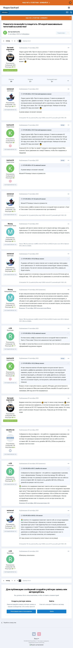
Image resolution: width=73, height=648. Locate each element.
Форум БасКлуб (11, 7)
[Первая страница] (3, 41)
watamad (10, 89)
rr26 (10, 328)
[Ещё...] (68, 48)
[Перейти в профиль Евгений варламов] (10, 57)
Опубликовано (29, 47)
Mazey (10, 224)
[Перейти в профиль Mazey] (10, 232)
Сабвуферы (25, 34)
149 (14, 445)
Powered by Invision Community (36, 642)
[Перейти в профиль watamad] (10, 97)
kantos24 (16, 32)
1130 (14, 104)
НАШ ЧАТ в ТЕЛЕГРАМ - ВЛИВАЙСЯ (35, 2)
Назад (8, 41)
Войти (52, 611)
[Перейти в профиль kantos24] (5, 33)
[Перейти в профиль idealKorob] (10, 438)
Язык (36, 639)
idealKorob (10, 430)
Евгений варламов (10, 48)
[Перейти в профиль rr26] (10, 336)
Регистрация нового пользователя (21, 611)
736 (14, 344)
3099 (14, 65)
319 (14, 239)
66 (14, 140)
